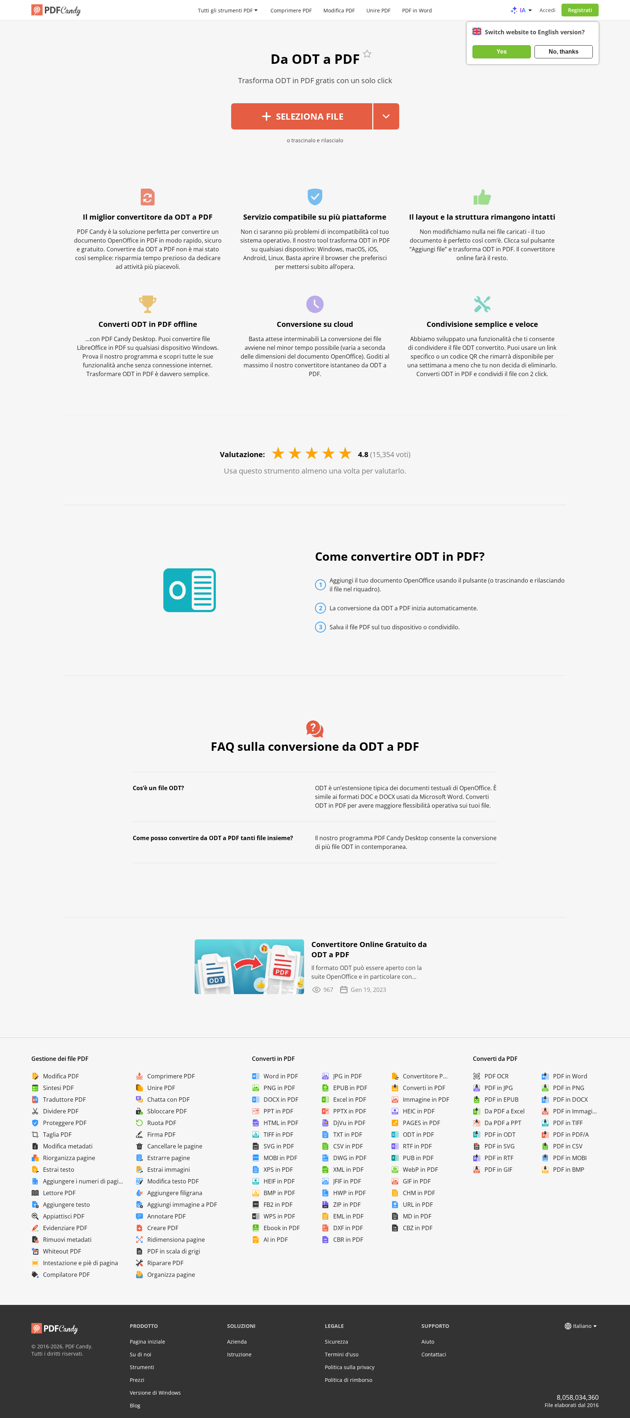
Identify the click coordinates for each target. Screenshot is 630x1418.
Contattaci (433, 1354)
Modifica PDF (339, 10)
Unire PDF (378, 10)
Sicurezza (336, 1341)
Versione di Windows (155, 1392)
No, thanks (564, 52)
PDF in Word (417, 10)
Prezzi (137, 1379)
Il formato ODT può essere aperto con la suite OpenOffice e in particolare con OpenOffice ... (366, 972)
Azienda (237, 1341)
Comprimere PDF (291, 10)
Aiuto (427, 1341)
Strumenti (142, 1367)
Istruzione (239, 1354)
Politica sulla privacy (349, 1367)
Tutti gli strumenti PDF (225, 10)
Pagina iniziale (147, 1341)
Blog (135, 1405)
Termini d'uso (341, 1354)
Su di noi (140, 1354)
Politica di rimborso (348, 1379)
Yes (502, 52)
